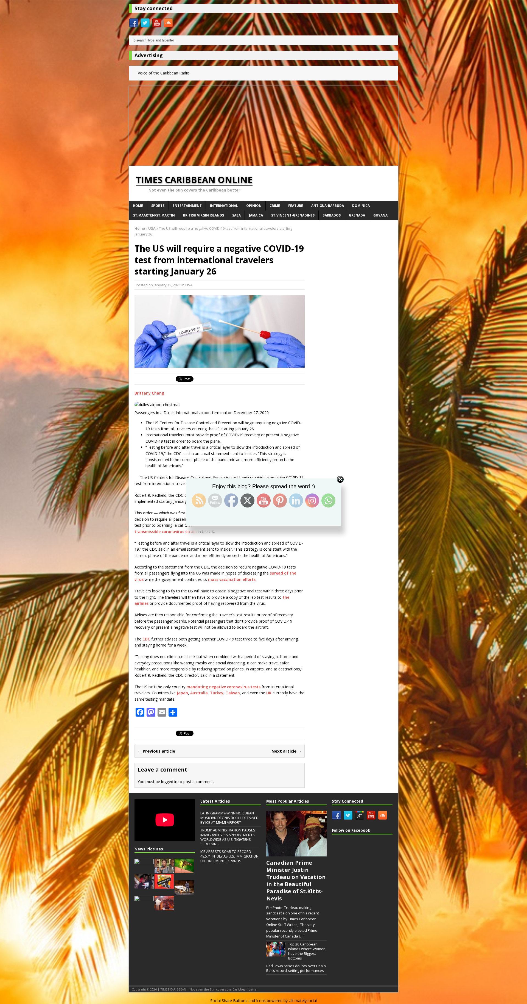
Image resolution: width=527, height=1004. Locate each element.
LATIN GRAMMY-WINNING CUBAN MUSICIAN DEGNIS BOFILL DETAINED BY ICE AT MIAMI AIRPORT (229, 818)
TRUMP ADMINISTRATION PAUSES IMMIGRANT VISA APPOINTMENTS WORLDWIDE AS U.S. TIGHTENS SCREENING (227, 837)
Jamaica (256, 215)
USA (189, 284)
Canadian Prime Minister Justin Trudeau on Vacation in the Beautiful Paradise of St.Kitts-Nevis (296, 880)
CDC (146, 639)
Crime (275, 205)
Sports (157, 205)
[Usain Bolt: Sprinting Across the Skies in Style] (184, 891)
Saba (236, 215)
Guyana (380, 215)
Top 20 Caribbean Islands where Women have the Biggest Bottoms (307, 951)
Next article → (286, 751)
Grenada (357, 215)
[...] (301, 936)
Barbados (332, 215)
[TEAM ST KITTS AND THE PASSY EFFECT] (144, 907)
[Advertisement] (263, 124)
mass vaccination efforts (232, 579)
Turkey (216, 692)
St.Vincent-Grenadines (293, 215)
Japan (182, 692)
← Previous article (156, 751)
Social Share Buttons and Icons (238, 1000)
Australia (199, 692)
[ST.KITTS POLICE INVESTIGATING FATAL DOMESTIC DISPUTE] (144, 885)
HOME (138, 205)
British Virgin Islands (203, 215)
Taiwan (233, 692)
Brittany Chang (149, 393)
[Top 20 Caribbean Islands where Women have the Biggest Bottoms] (275, 953)
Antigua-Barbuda (327, 205)
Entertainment (187, 205)
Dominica (361, 205)
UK (268, 692)
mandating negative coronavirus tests (223, 686)
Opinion (254, 205)
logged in (169, 781)
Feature (295, 205)
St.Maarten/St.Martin (154, 215)
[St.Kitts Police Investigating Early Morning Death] (144, 870)
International (224, 205)
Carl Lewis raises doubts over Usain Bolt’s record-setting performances (296, 968)
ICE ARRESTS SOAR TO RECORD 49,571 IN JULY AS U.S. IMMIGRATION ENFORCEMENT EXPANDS (229, 856)
